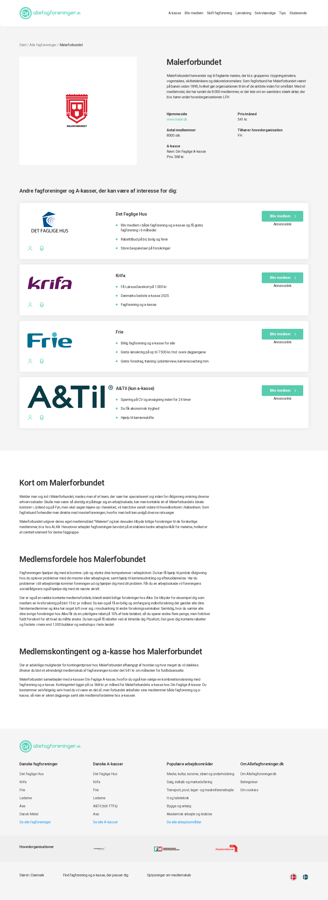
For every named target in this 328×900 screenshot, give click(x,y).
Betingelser (248, 782)
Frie (22, 790)
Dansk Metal (28, 814)
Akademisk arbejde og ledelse (189, 814)
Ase (22, 806)
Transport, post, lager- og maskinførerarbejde (200, 790)
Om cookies (249, 790)
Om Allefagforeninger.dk (258, 774)
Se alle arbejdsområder (184, 822)
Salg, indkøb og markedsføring (189, 782)
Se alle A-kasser (105, 822)
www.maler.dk (177, 119)
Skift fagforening (219, 13)
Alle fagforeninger (42, 45)
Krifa (22, 782)
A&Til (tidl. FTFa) (105, 806)
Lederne (25, 798)
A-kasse (174, 13)
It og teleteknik (178, 798)
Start (22, 45)
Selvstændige (265, 13)
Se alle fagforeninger (35, 822)
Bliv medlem (194, 13)
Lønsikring (243, 13)
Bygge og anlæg (179, 806)
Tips (282, 13)
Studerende (298, 13)
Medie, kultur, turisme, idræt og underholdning (200, 774)
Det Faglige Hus (31, 774)
